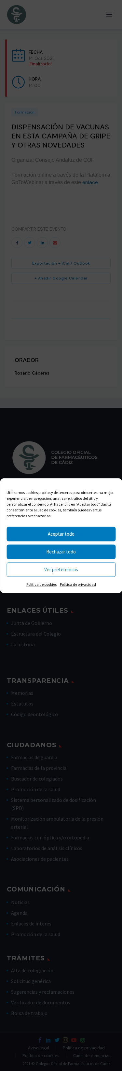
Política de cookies (41, 584)
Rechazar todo (61, 552)
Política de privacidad (78, 584)
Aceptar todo (61, 534)
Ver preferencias (61, 569)
